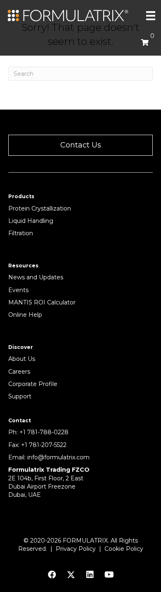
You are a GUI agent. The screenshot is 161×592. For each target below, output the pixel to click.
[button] (80, 145)
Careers (19, 371)
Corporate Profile (32, 384)
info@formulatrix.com (58, 457)
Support (19, 396)
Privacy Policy (76, 548)
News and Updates (35, 277)
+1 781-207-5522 (43, 445)
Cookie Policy (123, 548)
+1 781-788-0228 (44, 432)
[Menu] (150, 15)
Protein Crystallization (39, 208)
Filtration (20, 233)
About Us (21, 359)
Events (18, 290)
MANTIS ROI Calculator (42, 302)
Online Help (25, 314)
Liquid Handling (30, 221)
